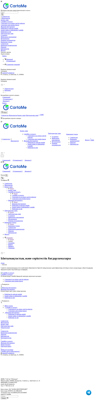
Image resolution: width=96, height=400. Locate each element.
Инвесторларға (5, 344)
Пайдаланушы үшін (14, 214)
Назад (12, 188)
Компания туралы (14, 226)
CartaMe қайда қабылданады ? (10, 351)
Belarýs (10, 244)
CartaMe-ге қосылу (18, 195)
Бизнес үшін (12, 190)
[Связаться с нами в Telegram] (88, 392)
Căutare (4, 398)
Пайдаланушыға (6, 346)
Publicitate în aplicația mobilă (13, 294)
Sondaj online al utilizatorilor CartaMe (15, 296)
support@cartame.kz (8, 73)
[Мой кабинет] (1, 158)
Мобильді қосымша (7, 350)
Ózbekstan (11, 248)
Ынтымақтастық (6, 338)
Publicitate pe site (9, 297)
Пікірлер (3, 334)
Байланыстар (5, 336)
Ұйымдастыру (5, 327)
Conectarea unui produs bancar (13, 281)
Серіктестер (4, 321)
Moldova (11, 246)
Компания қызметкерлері (9, 333)
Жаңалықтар (5, 322)
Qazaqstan (11, 243)
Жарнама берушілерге (19, 204)
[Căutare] (2, 14)
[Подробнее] (1, 286)
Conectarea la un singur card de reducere (16, 279)
